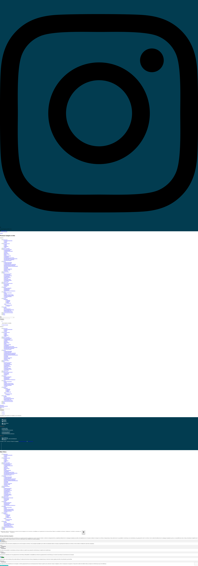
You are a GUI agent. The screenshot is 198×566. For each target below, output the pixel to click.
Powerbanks (6, 267)
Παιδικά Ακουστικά (7, 277)
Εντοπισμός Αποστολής (4, 406)
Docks (4, 314)
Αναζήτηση (2, 319)
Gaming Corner (5, 282)
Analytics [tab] (1, 556)
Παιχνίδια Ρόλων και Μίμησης (9, 259)
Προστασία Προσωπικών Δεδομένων (8, 433)
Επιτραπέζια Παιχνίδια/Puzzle (9, 309)
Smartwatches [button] (5, 239)
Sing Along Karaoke (7, 255)
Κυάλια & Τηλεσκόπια (8, 292)
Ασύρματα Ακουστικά (7, 273)
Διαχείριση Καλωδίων (7, 376)
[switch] (0, 546)
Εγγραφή (6, 324)
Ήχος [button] (4, 272)
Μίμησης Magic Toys (7, 310)
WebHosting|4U (30, 441)
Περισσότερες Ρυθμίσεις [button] (5, 532)
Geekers (1, 233)
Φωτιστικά (6, 513)
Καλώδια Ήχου (6, 289)
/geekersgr (4, 419)
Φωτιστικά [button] (6, 299)
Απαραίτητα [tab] (2, 539)
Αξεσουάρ (8, 305)
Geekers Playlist (5, 423)
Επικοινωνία (2, 407)
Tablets (5, 247)
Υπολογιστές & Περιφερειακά (8, 497)
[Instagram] (99, 226)
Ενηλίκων (5, 241)
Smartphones (6, 246)
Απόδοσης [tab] (1, 551)
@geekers (4, 420)
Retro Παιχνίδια (6, 342)
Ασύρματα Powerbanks (8, 262)
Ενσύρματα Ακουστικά (8, 275)
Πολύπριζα (6, 270)
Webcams (5, 286)
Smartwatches (5, 454)
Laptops (5, 245)
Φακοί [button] (5, 304)
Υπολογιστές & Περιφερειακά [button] (7, 283)
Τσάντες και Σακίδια (6, 248)
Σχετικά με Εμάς (5, 428)
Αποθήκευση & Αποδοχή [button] (4, 565)
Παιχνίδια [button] (4, 395)
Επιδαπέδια (8, 301)
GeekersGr (5, 421)
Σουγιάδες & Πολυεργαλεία (8, 294)
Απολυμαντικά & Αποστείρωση (8, 312)
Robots (5, 254)
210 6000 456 (3, 230)
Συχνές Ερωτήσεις (5, 429)
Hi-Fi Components (7, 274)
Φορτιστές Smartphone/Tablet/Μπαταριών (11, 266)
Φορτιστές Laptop (7, 269)
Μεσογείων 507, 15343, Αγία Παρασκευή (10, 438)
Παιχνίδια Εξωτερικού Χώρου (9, 257)
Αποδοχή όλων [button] (12, 532)
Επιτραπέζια (8, 300)
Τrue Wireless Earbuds (7, 280)
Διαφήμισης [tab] (2, 547)
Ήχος (4, 487)
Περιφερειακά (6, 284)
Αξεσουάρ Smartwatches (8, 240)
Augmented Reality (7, 250)
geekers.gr (4, 439)
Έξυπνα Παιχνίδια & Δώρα (7, 463)
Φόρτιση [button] (4, 261)
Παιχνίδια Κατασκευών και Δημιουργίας (10, 258)
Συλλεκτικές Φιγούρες (7, 260)
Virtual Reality (6, 256)
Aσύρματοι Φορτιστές (7, 263)
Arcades (5, 307)
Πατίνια (5, 293)
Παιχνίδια (4, 521)
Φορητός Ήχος (6, 281)
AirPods (5, 244)
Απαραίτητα (3, 540)
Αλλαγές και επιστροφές (6, 431)
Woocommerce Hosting (23, 441)
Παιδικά (5, 242)
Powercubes (6, 356)
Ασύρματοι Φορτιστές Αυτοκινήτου (10, 264)
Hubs (4, 313)
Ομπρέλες (5, 297)
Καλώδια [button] (4, 287)
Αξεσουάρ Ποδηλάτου (8, 296)
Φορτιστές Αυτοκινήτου (8, 357)
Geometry (16, 441)
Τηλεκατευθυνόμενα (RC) (8, 251)
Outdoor (4, 506)
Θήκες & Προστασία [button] (6, 243)
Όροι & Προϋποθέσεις (6, 432)
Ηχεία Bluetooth (6, 276)
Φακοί (5, 518)
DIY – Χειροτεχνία (7, 308)
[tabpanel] (99, 543)
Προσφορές (2, 405)
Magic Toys (6, 341)
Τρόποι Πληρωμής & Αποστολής (7, 430)
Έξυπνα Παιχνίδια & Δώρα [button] (7, 249)
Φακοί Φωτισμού (9, 393)
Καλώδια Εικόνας (7, 377)
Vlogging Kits (8, 303)
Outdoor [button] (4, 291)
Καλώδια (4, 501)
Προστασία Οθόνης (6, 271)
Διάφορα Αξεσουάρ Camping (9, 295)
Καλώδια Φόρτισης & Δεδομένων (9, 265)
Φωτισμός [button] (4, 298)
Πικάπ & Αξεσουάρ (7, 279)
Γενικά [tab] (1, 545)
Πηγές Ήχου (6, 278)
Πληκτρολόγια (6, 285)
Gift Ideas (5, 252)
